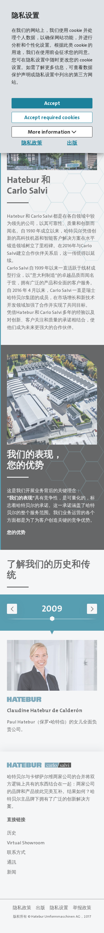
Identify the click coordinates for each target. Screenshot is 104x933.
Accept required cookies (52, 117)
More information (49, 131)
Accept (52, 103)
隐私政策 (31, 142)
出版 (72, 142)
